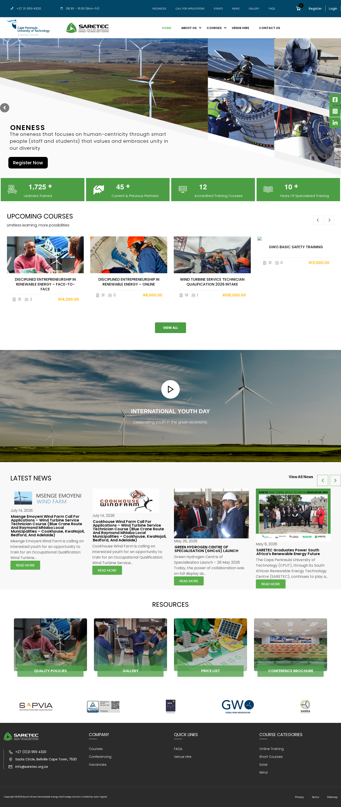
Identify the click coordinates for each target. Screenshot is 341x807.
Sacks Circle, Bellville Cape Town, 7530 (46, 759)
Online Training (271, 749)
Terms (315, 797)
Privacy (299, 797)
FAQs (272, 8)
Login (333, 8)
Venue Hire (240, 28)
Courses (214, 28)
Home (166, 28)
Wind (263, 772)
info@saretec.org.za (31, 766)
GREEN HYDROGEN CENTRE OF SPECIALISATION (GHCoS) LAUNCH (206, 548)
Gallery (254, 8)
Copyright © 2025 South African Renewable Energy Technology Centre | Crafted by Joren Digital (55, 796)
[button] (317, 220)
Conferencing (100, 756)
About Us (189, 28)
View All (170, 327)
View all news (301, 477)
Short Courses (271, 756)
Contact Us (269, 28)
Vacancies (159, 8)
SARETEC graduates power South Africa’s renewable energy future (288, 551)
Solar (263, 764)
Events (218, 8)
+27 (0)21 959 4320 (30, 752)
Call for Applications (190, 8)
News (236, 8)
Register (315, 8)
